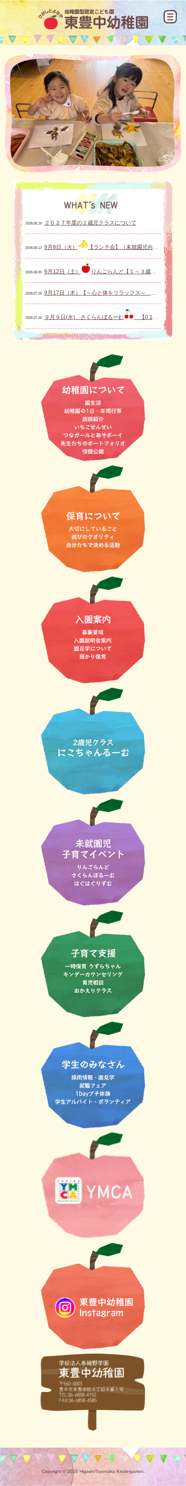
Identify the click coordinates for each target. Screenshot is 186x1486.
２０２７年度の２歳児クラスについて (90, 223)
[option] (93, 113)
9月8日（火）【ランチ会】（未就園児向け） (104, 247)
